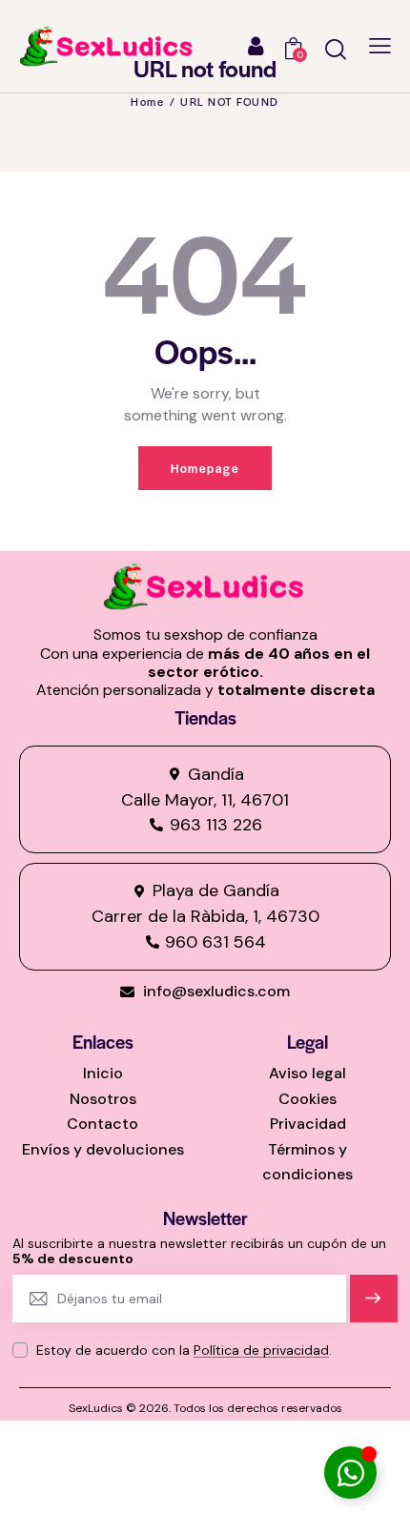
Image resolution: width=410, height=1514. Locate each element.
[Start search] (335, 49)
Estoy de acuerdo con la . (184, 1350)
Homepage (205, 468)
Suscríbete (374, 1306)
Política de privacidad (261, 1350)
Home (147, 101)
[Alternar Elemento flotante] (350, 1472)
